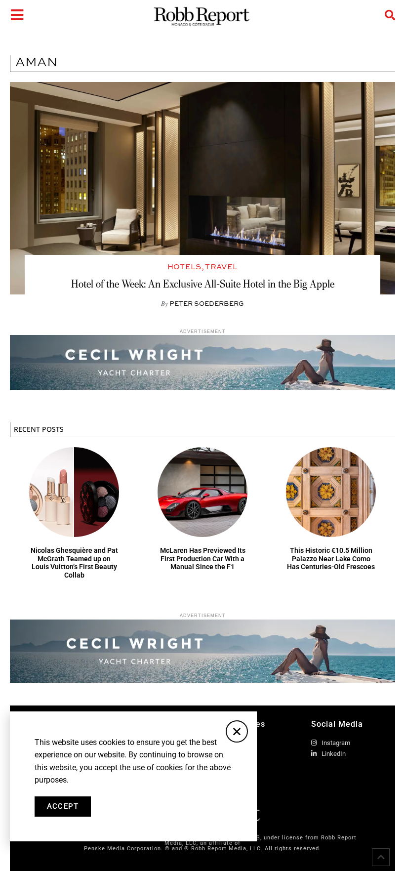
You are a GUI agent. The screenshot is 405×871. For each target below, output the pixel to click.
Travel (221, 266)
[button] (237, 731)
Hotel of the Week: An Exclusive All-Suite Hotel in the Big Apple (202, 283)
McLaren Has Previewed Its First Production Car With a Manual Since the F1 (202, 558)
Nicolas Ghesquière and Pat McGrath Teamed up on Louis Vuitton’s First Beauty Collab (74, 562)
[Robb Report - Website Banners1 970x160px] (202, 680)
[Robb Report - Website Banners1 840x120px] (202, 387)
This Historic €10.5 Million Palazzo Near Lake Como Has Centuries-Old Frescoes (331, 558)
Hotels (184, 266)
